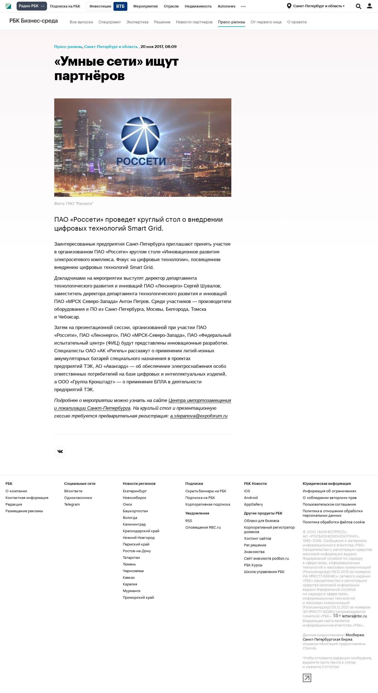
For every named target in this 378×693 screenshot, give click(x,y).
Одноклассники (78, 497)
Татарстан (131, 557)
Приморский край (138, 597)
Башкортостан (135, 510)
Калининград (134, 523)
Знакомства (254, 551)
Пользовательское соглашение (329, 503)
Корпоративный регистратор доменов (269, 529)
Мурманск (132, 590)
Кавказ (128, 577)
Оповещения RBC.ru (203, 526)
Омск (127, 503)
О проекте (297, 21)
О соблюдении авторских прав (330, 497)
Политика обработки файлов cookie (334, 521)
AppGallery (253, 503)
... (243, 5)
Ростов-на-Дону (137, 550)
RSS (188, 520)
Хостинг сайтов (257, 538)
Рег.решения (255, 544)
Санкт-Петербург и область (111, 47)
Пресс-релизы (231, 21)
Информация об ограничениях (329, 490)
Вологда (130, 517)
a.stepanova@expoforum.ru (198, 416)
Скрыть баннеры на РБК (205, 490)
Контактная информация (27, 497)
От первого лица (266, 21)
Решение (162, 21)
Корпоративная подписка (207, 503)
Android (251, 497)
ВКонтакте (73, 490)
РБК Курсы (253, 564)
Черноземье (133, 570)
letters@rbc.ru (354, 615)
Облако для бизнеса (261, 520)
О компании (16, 490)
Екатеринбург (135, 490)
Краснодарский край (141, 530)
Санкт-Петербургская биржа (327, 638)
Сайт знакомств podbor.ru (266, 557)
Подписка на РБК (200, 497)
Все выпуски (81, 21)
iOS (247, 490)
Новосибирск (134, 497)
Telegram (72, 503)
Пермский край (136, 543)
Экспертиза (137, 21)
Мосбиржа (355, 634)
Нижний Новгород (139, 537)
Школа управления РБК (264, 571)
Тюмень (129, 563)
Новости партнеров (194, 21)
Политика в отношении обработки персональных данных (333, 513)
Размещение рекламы (24, 510)
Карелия (130, 583)
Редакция (14, 503)
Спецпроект (110, 21)
